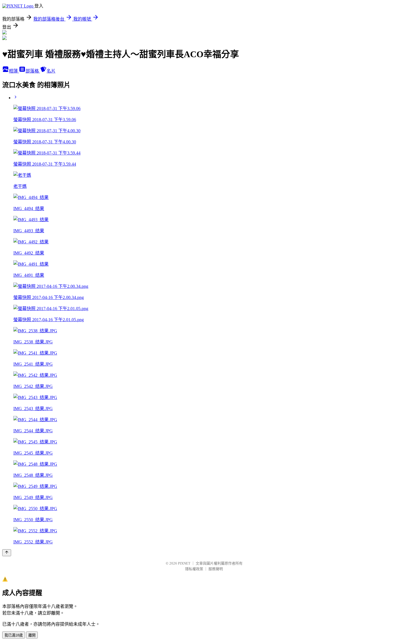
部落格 (33, 71)
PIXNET (184, 563)
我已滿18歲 (13, 635)
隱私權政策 (194, 569)
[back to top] (6, 552)
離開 (32, 635)
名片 (51, 71)
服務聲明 (215, 569)
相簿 (14, 71)
